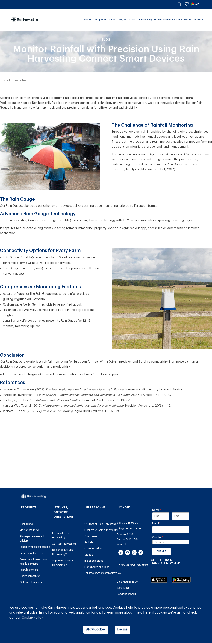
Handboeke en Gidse (96, 567)
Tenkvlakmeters (29, 569)
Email (161, 523)
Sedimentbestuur (30, 576)
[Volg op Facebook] (140, 552)
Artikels (88, 542)
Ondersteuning (145, 19)
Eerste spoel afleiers (31, 553)
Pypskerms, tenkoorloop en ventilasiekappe (35, 561)
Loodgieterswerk (126, 594)
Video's (88, 555)
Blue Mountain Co (127, 582)
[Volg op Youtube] (127, 552)
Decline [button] (122, 629)
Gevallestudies (93, 548)
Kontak (187, 19)
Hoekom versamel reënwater (168, 19)
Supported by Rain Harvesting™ (63, 562)
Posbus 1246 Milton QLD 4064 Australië (128, 539)
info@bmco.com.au (129, 528)
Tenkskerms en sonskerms (35, 547)
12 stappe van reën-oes (105, 19)
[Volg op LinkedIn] (120, 552)
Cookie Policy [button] (32, 617)
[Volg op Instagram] (134, 552)
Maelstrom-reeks (29, 530)
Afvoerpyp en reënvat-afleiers (32, 538)
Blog (106, 39)
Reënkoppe (26, 524)
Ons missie (198, 19)
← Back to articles (13, 80)
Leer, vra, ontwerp (127, 19)
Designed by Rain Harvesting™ (62, 552)
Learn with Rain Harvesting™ (61, 535)
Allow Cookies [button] (96, 629)
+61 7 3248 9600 (127, 522)
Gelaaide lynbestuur (31, 582)
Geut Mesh (123, 588)
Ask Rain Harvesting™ (65, 544)
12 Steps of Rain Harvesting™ (101, 524)
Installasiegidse (93, 561)
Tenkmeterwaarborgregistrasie (102, 573)
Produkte (88, 19)
